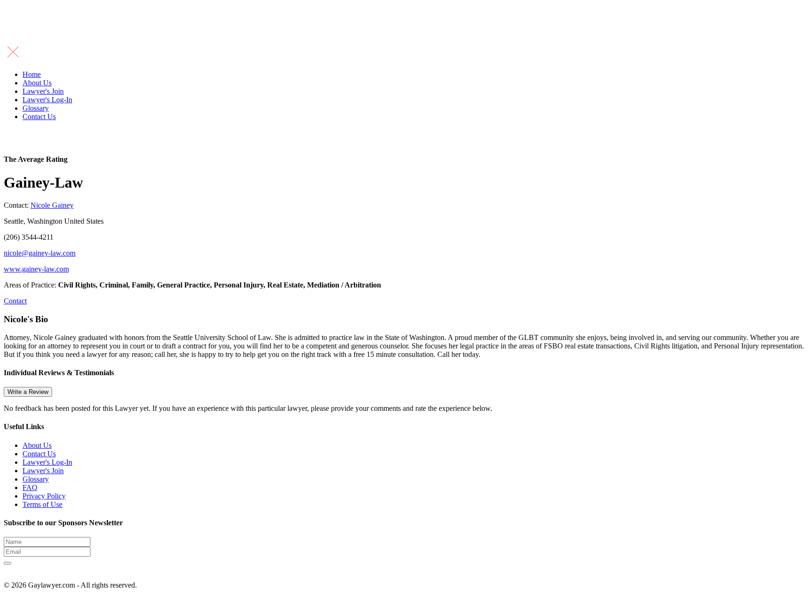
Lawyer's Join (43, 91)
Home (31, 74)
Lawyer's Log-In (47, 100)
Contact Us (39, 117)
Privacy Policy (44, 496)
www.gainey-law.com (36, 269)
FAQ (30, 487)
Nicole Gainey (52, 205)
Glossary (35, 108)
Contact (15, 301)
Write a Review (28, 391)
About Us (37, 83)
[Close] (13, 58)
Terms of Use (42, 504)
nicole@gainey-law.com (39, 253)
